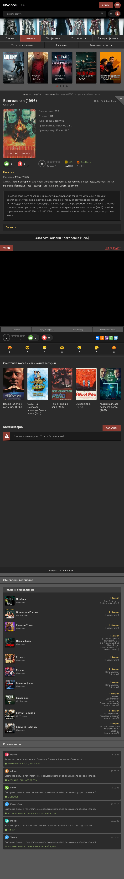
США (50, 116)
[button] (57, 86)
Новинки (30, 38)
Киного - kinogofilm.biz (33, 94)
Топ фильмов (53, 38)
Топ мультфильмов (108, 38)
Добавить (112, 428)
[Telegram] (116, 338)
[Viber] (106, 338)
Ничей (11, 830)
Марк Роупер (22, 176)
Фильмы (50, 94)
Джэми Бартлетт (69, 185)
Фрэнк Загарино (22, 181)
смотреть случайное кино (62, 570)
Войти (105, 5)
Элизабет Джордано (55, 181)
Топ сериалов (79, 38)
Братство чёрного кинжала (24, 763)
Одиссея (13, 796)
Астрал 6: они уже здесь (22, 780)
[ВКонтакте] (97, 338)
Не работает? (113, 248)
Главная (10, 38)
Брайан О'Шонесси (78, 181)
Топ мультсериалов (22, 45)
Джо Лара (37, 181)
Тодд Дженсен (97, 181)
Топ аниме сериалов (101, 45)
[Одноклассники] (102, 338)
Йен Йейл (19, 185)
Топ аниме (61, 45)
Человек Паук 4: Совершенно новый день (32, 813)
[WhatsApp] (111, 338)
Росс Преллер (33, 185)
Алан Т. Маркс (50, 185)
